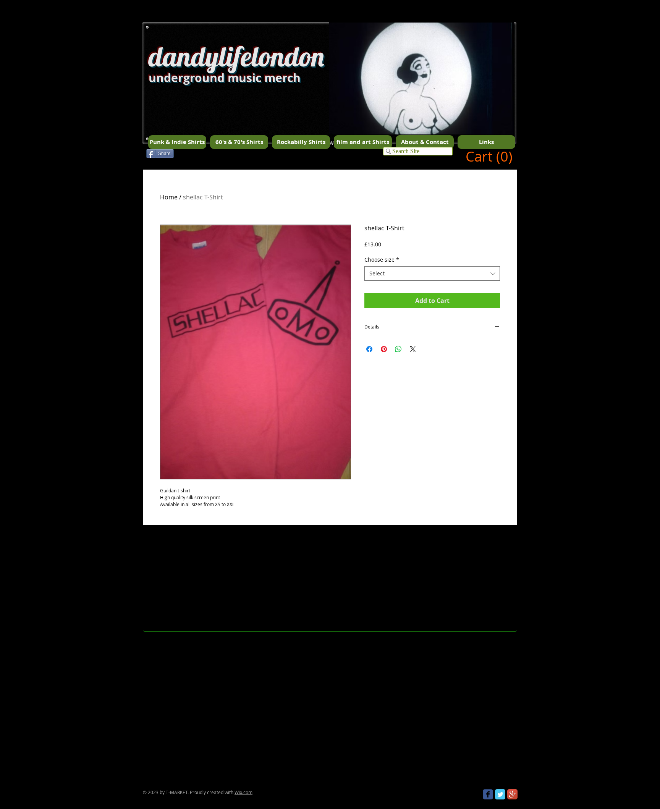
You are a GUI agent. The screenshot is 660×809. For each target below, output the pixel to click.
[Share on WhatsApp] (398, 349)
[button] (421, 92)
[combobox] (432, 273)
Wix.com (243, 792)
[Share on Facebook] (369, 349)
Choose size (381, 259)
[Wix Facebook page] (488, 794)
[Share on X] (412, 349)
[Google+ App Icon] (512, 794)
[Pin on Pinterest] (383, 349)
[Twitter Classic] (500, 794)
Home (169, 197)
